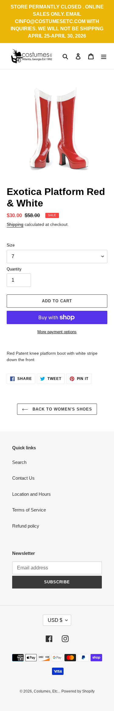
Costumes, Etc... (47, 691)
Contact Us (23, 478)
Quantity (14, 269)
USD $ (55, 620)
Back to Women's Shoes (61, 409)
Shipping (15, 224)
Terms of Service (29, 509)
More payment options (57, 332)
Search (19, 462)
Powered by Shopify (78, 691)
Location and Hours (31, 494)
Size (11, 245)
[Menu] (103, 56)
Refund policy (25, 525)
